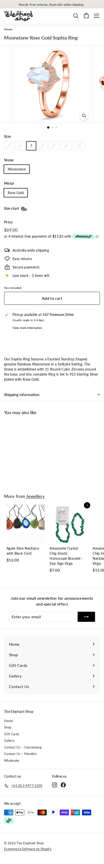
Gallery (9, 740)
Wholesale (11, 760)
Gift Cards (11, 734)
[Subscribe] (86, 617)
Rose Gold (16, 193)
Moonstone (17, 169)
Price (8, 222)
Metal (9, 183)
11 (79, 146)
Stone (9, 160)
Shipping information (21, 394)
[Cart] (86, 16)
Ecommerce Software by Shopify (28, 849)
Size (7, 136)
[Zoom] (83, 115)
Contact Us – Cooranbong (23, 747)
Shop (7, 727)
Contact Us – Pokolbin (20, 754)
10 (66, 146)
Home (8, 29)
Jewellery (35, 496)
